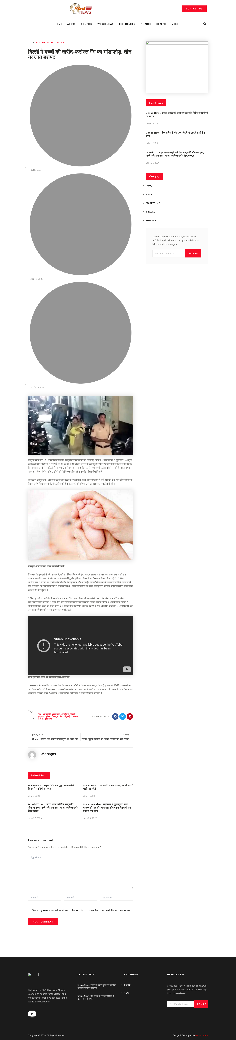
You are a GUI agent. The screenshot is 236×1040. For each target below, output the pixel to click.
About (71, 24)
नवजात (41, 716)
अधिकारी (47, 714)
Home (58, 24)
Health (161, 24)
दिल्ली (72, 714)
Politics (86, 24)
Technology (127, 24)
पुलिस (48, 716)
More (174, 24)
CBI (40, 714)
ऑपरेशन (65, 714)
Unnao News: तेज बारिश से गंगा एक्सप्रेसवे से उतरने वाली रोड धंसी (108, 787)
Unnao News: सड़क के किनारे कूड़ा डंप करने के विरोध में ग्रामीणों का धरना (51, 787)
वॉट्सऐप (67, 716)
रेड (61, 716)
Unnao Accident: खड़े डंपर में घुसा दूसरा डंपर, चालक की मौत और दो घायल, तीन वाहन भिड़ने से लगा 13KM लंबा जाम (107, 807)
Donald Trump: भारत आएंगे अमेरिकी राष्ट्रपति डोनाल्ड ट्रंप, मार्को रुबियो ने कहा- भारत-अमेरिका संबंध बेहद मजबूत (53, 807)
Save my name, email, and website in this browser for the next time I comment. (81, 910)
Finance (146, 24)
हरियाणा (48, 718)
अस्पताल (56, 714)
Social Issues (55, 42)
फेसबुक (55, 716)
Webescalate (201, 1035)
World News (105, 24)
